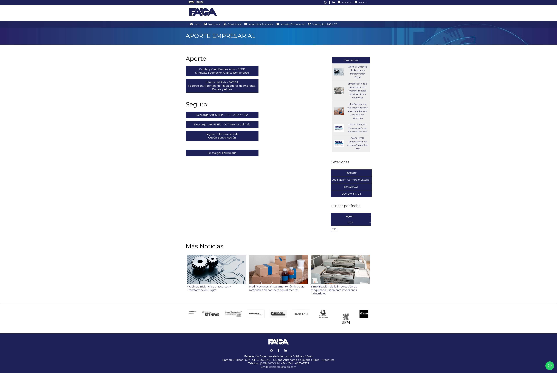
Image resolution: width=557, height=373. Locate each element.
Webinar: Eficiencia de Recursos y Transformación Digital (209, 288)
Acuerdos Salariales (260, 24)
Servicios (233, 24)
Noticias (213, 24)
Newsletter (351, 186)
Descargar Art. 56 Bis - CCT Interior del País (222, 124)
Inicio (197, 24)
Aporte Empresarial (292, 24)
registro (351, 172)
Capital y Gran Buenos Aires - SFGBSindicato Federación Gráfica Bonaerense (222, 71)
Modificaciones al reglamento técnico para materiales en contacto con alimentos (358, 111)
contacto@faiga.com (282, 366)
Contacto (362, 2)
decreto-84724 (351, 193)
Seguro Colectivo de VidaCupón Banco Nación (222, 136)
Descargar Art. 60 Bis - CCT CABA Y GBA (222, 115)
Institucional (346, 2)
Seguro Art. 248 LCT (324, 24)
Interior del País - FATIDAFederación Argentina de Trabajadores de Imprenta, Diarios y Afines (222, 86)
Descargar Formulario (222, 153)
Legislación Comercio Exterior (351, 179)
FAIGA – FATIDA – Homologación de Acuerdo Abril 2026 (357, 128)
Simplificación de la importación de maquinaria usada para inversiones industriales (357, 90)
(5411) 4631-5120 (270, 363)
